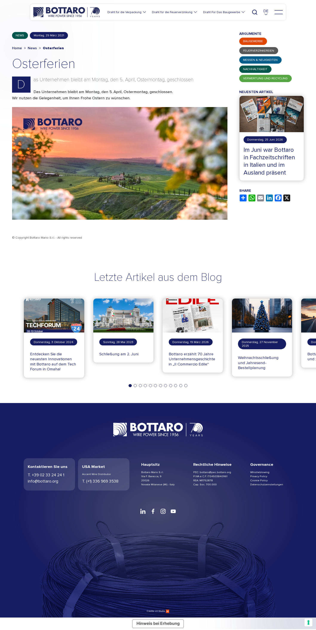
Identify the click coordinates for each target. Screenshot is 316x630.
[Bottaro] (66, 12)
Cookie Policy (259, 480)
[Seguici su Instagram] (163, 511)
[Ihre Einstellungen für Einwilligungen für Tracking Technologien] (308, 622)
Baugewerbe (253, 41)
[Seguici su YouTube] (173, 511)
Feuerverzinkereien (258, 50)
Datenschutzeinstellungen (266, 484)
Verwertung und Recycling (265, 78)
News (20, 35)
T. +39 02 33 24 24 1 (46, 475)
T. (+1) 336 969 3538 (100, 481)
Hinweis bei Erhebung (158, 623)
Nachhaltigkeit (255, 69)
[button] (266, 12)
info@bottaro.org (43, 481)
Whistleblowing (259, 472)
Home (17, 48)
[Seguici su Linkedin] (143, 511)
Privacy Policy (258, 476)
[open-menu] (279, 12)
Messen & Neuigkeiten (260, 59)
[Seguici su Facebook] (153, 511)
